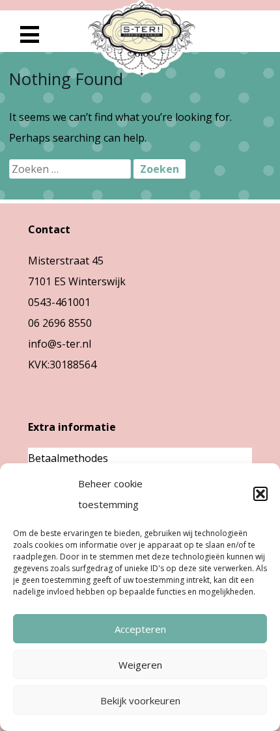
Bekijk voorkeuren (140, 700)
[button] (260, 493)
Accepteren (140, 628)
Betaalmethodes (68, 458)
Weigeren (140, 664)
